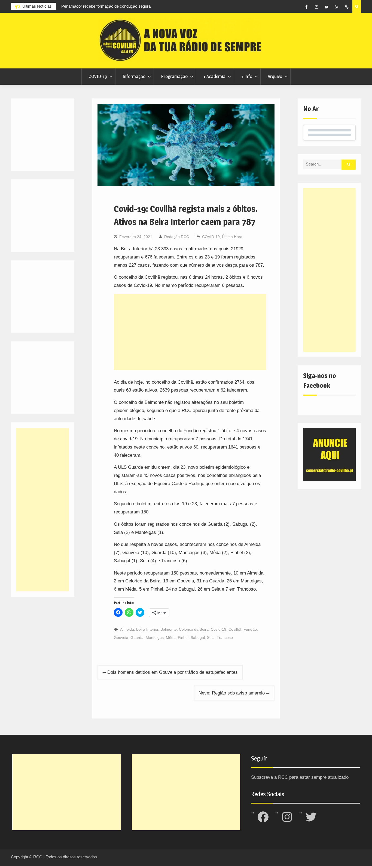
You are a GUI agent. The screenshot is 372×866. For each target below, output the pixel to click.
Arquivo (275, 76)
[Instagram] (316, 7)
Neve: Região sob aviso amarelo (232, 693)
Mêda (171, 637)
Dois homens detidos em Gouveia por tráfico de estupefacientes (172, 672)
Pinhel (183, 637)
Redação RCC (176, 236)
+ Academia (214, 76)
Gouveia (121, 637)
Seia (211, 637)
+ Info (246, 76)
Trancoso (225, 637)
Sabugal (198, 637)
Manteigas (155, 637)
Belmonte (168, 629)
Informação (134, 76)
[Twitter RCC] (326, 7)
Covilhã (234, 629)
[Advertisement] (190, 332)
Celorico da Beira (194, 629)
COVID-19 (98, 76)
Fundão (250, 629)
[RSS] (336, 7)
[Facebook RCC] (306, 7)
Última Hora (232, 236)
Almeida (127, 629)
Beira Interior (147, 629)
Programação (174, 76)
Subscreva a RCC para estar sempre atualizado (300, 777)
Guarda (137, 637)
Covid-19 (218, 629)
